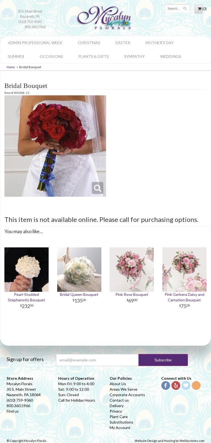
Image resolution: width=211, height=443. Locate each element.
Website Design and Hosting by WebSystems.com (169, 440)
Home (11, 67)
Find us (13, 411)
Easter (123, 42)
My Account (120, 427)
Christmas (89, 42)
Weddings (170, 56)
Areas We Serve (123, 389)
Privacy (116, 411)
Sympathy (134, 56)
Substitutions (121, 422)
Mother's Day (160, 42)
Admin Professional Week (35, 42)
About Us (118, 383)
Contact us (119, 400)
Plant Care (119, 416)
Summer (16, 56)
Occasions (51, 56)
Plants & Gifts (93, 56)
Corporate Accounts (127, 394)
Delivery (117, 405)
